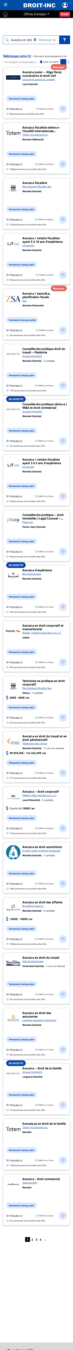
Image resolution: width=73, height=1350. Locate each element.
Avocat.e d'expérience (37, 570)
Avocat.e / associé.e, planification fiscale (36, 295)
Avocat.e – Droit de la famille (42, 1068)
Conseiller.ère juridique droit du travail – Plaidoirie (43, 350)
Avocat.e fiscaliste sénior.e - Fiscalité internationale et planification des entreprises (43, 131)
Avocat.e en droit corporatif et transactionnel (42, 627)
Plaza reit (27, 522)
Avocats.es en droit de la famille (44, 1123)
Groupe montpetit (32, 356)
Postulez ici (16, 109)
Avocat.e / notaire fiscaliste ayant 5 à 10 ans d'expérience (42, 240)
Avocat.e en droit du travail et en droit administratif (44, 738)
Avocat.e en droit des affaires (42, 902)
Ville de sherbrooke (32, 961)
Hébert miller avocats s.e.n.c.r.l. (39, 795)
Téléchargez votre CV (17, 56)
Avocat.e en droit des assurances (36, 1014)
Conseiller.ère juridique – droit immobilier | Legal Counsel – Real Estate (43, 518)
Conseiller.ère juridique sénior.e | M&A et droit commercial (44, 406)
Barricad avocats (31, 574)
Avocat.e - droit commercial (41, 1179)
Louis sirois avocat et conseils (38, 79)
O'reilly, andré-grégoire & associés (41, 851)
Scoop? (65, 14)
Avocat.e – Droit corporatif (40, 791)
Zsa (24, 301)
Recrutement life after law (36, 186)
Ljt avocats (28, 245)
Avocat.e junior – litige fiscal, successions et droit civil (42, 74)
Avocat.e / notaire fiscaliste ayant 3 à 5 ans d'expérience (41, 461)
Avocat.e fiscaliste (34, 182)
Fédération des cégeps (34, 743)
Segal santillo (29, 1183)
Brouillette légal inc (33, 906)
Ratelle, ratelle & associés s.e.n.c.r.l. (41, 633)
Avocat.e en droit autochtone (42, 846)
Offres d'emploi (35, 14)
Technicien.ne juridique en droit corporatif (43, 682)
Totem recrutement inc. (35, 135)
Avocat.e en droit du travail (40, 957)
